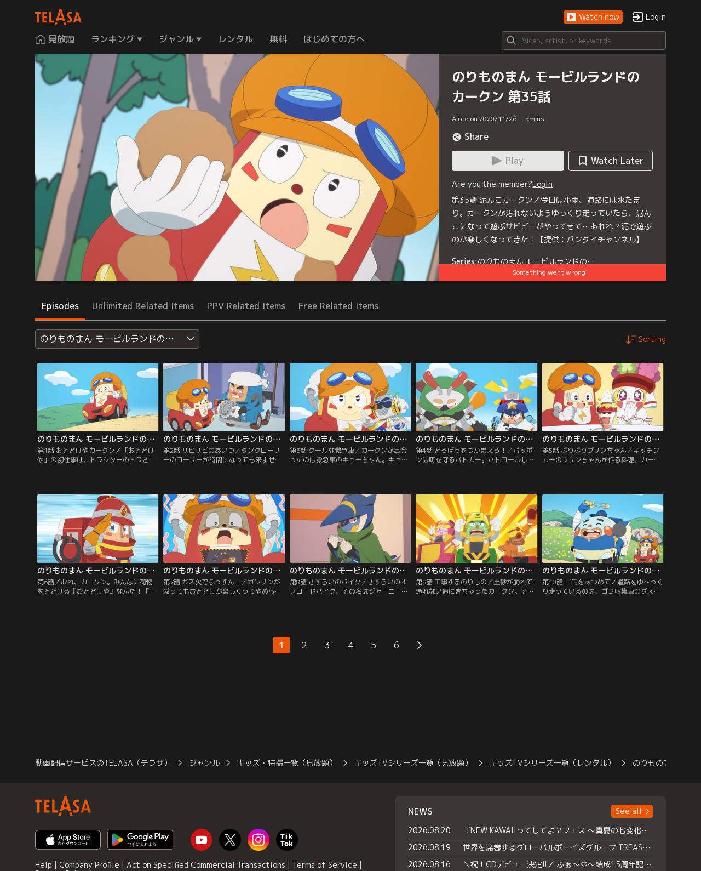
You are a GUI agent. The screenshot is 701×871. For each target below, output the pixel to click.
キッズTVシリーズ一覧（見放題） (413, 763)
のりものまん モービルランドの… (536, 261)
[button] (593, 17)
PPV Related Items (246, 306)
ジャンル (204, 763)
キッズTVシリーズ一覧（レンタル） (552, 763)
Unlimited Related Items (143, 306)
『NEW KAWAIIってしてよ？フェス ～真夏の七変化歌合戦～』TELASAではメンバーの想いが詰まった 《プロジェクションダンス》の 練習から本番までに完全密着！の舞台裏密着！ (558, 830)
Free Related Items (338, 306)
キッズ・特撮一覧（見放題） (287, 763)
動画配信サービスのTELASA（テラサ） (103, 763)
